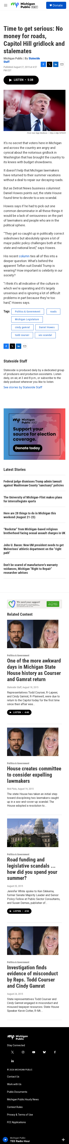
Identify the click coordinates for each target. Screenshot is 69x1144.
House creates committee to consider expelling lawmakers (34, 774)
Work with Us (14, 1084)
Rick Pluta (12, 788)
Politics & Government (27, 311)
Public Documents (17, 1092)
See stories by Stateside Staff (23, 387)
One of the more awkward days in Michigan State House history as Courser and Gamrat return (34, 670)
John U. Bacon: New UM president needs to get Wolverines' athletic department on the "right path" (34, 549)
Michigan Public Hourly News (23, 1099)
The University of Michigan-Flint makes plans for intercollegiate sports (33, 499)
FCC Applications (16, 1122)
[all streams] (64, 1139)
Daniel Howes (47, 327)
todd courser (22, 335)
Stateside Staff (15, 361)
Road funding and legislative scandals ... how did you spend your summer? (32, 868)
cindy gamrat (22, 327)
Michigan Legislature (27, 319)
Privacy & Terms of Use (20, 1114)
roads (53, 311)
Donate (58, 5)
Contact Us (13, 1076)
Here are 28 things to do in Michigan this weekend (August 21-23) (30, 515)
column (24, 256)
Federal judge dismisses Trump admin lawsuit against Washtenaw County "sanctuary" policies (34, 483)
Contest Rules (15, 1107)
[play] (5, 1139)
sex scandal (45, 335)
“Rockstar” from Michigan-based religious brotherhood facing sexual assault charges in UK (34, 531)
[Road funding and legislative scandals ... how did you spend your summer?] (32, 832)
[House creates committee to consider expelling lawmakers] (32, 742)
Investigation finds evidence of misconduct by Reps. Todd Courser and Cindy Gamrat (32, 976)
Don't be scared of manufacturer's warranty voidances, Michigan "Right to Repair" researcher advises (31, 568)
